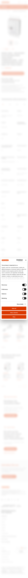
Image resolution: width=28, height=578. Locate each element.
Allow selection (14, 312)
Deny (14, 316)
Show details (20, 304)
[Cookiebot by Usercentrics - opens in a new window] (17, 260)
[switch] (24, 289)
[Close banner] (25, 260)
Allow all (14, 308)
